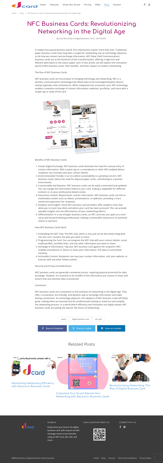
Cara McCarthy (65, 38)
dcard (63, 319)
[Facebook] (120, 423)
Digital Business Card (84, 38)
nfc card (98, 319)
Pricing (87, 5)
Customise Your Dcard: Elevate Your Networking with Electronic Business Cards (78, 389)
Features (54, 5)
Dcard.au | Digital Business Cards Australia (35, 454)
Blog (106, 5)
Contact (117, 5)
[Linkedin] (124, 423)
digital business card (80, 319)
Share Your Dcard (71, 5)
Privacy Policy (145, 454)
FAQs (97, 5)
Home (43, 5)
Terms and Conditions (127, 454)
